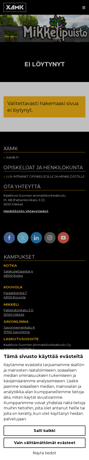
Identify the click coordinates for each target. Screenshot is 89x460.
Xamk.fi (12, 157)
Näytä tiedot (44, 453)
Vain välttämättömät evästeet (44, 443)
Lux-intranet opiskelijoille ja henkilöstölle (45, 176)
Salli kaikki (44, 430)
